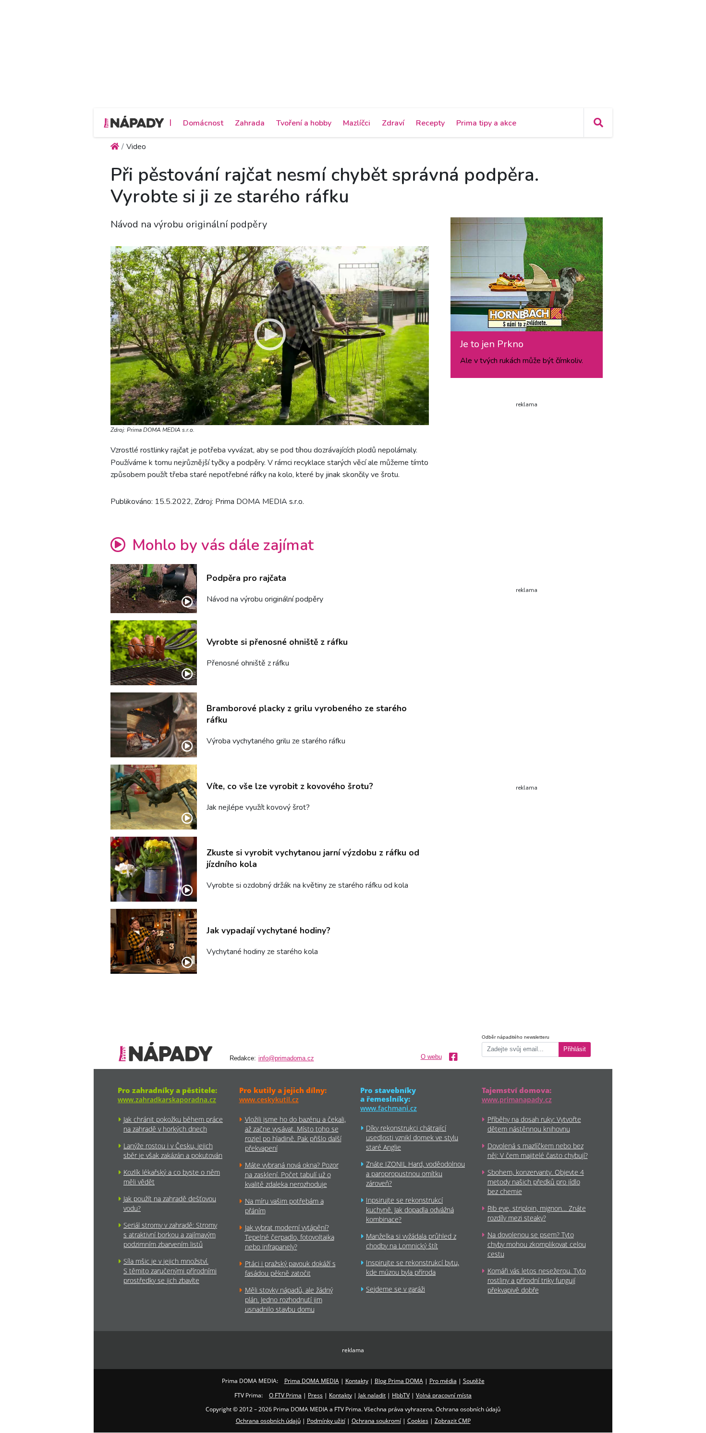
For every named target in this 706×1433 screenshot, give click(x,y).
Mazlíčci (356, 123)
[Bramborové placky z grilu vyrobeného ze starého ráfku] (153, 724)
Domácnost (203, 123)
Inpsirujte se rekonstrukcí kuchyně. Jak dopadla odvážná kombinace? (410, 1209)
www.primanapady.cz (517, 1099)
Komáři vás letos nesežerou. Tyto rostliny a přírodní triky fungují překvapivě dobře (536, 1280)
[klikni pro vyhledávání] (598, 122)
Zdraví (393, 123)
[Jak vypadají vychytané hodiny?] (153, 941)
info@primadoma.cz (286, 1058)
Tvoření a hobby (303, 123)
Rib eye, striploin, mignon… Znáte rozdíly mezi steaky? (536, 1213)
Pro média (443, 1381)
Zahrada (250, 123)
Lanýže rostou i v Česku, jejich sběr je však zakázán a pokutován (172, 1150)
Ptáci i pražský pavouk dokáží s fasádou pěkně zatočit (290, 1268)
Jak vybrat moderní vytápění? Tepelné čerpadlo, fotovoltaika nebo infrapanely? (289, 1237)
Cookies (417, 1421)
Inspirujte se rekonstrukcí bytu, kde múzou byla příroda (412, 1267)
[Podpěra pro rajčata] (153, 588)
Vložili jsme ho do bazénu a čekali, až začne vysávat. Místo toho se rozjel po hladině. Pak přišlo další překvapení (295, 1134)
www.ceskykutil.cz (269, 1099)
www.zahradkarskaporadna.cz (167, 1099)
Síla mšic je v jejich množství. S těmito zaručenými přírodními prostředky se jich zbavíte (170, 1271)
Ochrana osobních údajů (268, 1421)
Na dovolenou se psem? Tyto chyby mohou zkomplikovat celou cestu (536, 1244)
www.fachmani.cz (388, 1108)
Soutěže (474, 1381)
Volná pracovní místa (444, 1395)
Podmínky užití (326, 1421)
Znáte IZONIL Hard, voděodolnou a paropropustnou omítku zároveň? (415, 1173)
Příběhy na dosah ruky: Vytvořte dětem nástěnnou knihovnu (534, 1124)
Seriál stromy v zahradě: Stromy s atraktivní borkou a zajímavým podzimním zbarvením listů (170, 1234)
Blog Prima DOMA (399, 1381)
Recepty (430, 123)
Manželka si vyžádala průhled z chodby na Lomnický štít (411, 1241)
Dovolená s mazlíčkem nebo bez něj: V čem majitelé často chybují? (537, 1150)
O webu (431, 1057)
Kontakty (356, 1381)
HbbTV (401, 1395)
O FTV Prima (285, 1395)
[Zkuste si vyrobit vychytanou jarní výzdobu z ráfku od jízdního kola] (153, 869)
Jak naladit (372, 1395)
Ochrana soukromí (376, 1421)
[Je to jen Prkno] (526, 278)
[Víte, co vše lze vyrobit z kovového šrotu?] (153, 797)
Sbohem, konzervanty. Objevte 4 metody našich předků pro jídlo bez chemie (535, 1182)
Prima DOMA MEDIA (311, 1381)
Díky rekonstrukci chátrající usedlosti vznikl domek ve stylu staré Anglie (412, 1137)
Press (315, 1395)
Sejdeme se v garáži (395, 1289)
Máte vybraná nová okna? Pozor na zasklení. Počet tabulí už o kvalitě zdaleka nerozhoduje (292, 1174)
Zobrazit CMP (453, 1421)
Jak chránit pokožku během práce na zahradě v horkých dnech (173, 1124)
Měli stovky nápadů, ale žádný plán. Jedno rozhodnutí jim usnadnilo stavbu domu (289, 1299)
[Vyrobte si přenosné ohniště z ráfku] (153, 652)
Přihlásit (574, 1049)
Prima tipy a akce (486, 123)
